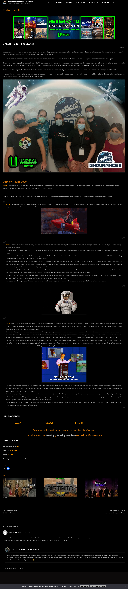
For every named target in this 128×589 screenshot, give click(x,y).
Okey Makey (84, 586)
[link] (113, 2)
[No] (126, 586)
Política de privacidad (98, 586)
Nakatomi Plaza (89, 497)
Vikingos (5, 497)
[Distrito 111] (63, 487)
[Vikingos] (22, 487)
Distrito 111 (47, 497)
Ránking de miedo (66, 435)
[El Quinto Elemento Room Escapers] (4, 2)
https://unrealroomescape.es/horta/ (18, 459)
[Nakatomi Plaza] (104, 487)
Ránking (50, 435)
